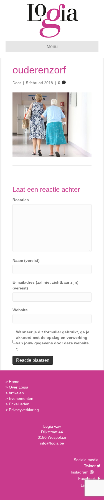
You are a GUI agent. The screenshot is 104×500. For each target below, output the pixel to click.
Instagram (80, 472)
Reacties (20, 200)
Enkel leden (19, 404)
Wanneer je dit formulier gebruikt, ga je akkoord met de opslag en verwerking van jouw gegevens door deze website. (53, 340)
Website (20, 310)
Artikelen (16, 393)
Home (14, 381)
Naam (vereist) (26, 260)
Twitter (89, 466)
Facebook (86, 478)
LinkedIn (87, 485)
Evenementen (21, 398)
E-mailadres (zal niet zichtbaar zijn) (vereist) (45, 285)
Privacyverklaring (24, 410)
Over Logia (18, 387)
